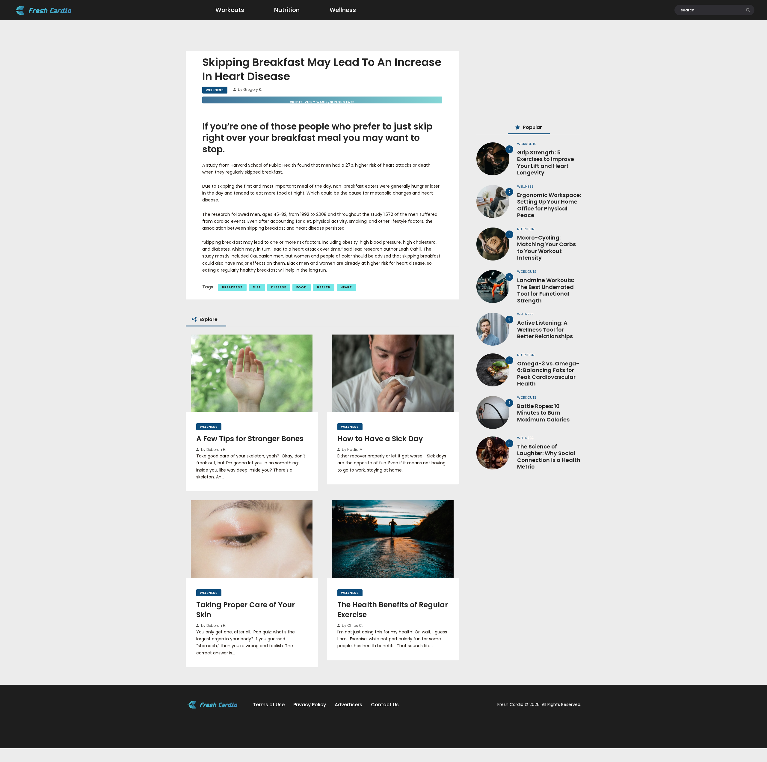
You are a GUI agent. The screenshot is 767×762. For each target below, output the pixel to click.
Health (323, 287)
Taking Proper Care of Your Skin (245, 610)
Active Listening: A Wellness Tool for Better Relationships (545, 330)
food (301, 287)
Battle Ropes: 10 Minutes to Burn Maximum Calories (543, 413)
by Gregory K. (249, 89)
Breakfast (232, 287)
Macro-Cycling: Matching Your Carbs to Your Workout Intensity (546, 247)
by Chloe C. (352, 625)
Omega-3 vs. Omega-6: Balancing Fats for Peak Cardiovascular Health (548, 373)
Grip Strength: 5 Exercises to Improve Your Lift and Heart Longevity (545, 162)
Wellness (215, 90)
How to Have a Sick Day (380, 439)
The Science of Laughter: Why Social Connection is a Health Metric (548, 456)
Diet (257, 287)
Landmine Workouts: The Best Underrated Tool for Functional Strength (545, 290)
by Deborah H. (213, 449)
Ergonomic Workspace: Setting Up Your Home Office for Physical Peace (549, 205)
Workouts (526, 143)
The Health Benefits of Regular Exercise (392, 610)
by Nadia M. (352, 449)
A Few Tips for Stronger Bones (250, 439)
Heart (346, 287)
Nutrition (526, 229)
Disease (278, 287)
